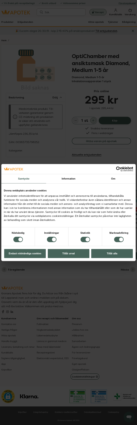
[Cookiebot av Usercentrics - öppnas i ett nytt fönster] (118, 169)
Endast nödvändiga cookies (25, 253)
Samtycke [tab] (24, 178)
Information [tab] (68, 178)
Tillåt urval (68, 253)
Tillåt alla (112, 253)
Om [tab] (113, 178)
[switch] (51, 239)
